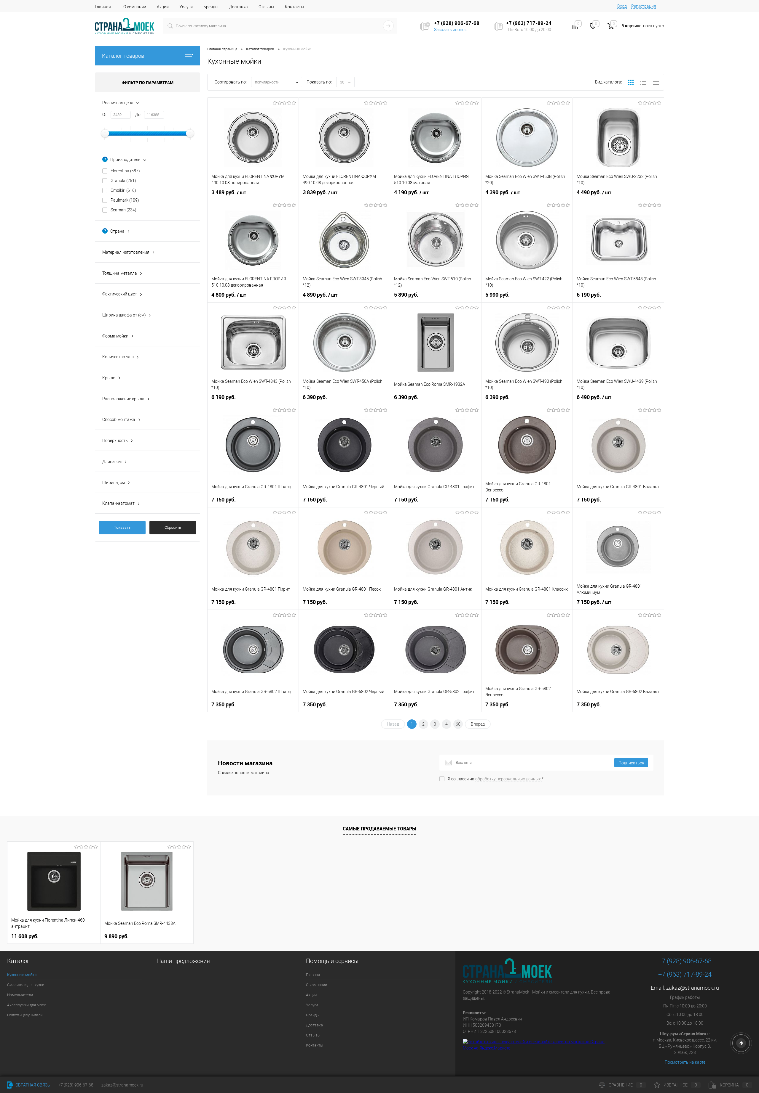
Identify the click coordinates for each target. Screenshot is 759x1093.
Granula (123, 180)
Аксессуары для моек (26, 1005)
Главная (103, 6)
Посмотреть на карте (685, 1062)
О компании (134, 6)
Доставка (238, 6)
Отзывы (266, 6)
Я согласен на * (495, 779)
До (138, 114)
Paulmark (125, 200)
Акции (163, 6)
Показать (122, 527)
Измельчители (20, 995)
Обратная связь (32, 1085)
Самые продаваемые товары (379, 828)
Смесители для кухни (25, 985)
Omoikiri (123, 190)
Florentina (125, 170)
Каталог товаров (123, 56)
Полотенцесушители (24, 1015)
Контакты (294, 6)
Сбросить (173, 527)
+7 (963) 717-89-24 (685, 974)
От (104, 114)
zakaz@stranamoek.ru (692, 988)
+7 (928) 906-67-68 (685, 961)
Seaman (123, 210)
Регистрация (643, 6)
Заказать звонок (450, 29)
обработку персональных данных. (508, 779)
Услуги (186, 6)
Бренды (211, 6)
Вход (622, 6)
